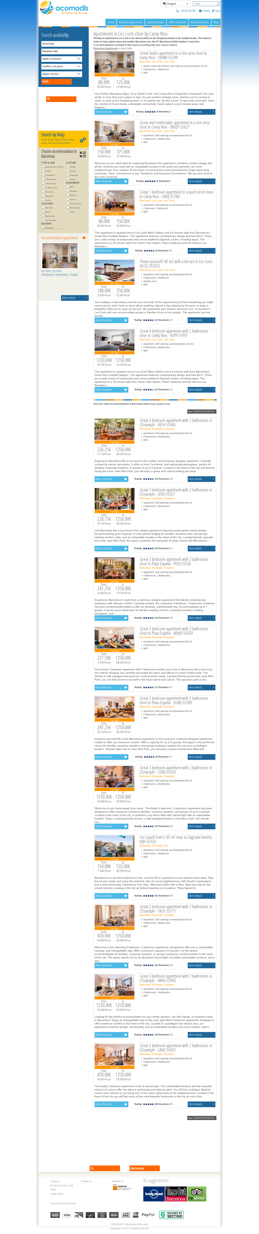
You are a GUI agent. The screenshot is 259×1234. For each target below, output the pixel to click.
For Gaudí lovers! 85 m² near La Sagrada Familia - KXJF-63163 (177, 839)
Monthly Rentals (155, 22)
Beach (48, 212)
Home (111, 22)
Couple (73, 171)
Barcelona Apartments (130, 22)
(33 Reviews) (162, 548)
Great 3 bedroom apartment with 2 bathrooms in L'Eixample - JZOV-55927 (176, 492)
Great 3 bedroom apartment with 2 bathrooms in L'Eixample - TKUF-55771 (176, 908)
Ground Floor (75, 204)
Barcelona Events (200, 22)
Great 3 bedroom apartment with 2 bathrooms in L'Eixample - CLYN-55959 (176, 770)
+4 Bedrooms (51, 188)
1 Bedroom (50, 175)
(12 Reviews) (162, 687)
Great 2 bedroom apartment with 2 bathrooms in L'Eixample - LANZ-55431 (176, 1047)
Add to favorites (104, 111)
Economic (49, 192)
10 (212, 411)
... (215, 411)
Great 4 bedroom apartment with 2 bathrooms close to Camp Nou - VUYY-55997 (174, 333)
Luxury (48, 200)
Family (72, 167)
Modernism (50, 216)
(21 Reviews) (162, 320)
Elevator (73, 191)
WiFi (71, 187)
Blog (216, 22)
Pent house (75, 208)
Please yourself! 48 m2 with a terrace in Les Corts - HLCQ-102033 (177, 263)
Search (218, 3)
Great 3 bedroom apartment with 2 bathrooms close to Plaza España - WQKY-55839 (174, 631)
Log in (218, 10)
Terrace (73, 199)
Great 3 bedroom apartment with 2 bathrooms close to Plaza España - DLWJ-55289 (174, 700)
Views (72, 212)
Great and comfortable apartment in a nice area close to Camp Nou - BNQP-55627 (175, 124)
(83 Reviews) (162, 895)
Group (72, 179)
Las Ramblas (51, 220)
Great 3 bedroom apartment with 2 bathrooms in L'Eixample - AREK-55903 (176, 978)
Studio (48, 171)
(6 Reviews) (162, 111)
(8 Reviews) (161, 250)
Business (74, 175)
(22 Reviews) (162, 965)
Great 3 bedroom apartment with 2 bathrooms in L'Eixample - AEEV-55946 (176, 422)
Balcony (73, 195)
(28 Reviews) (162, 1034)
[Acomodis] (64, 7)
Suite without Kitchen (54, 167)
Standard (49, 196)
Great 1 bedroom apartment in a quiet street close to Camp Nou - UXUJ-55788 (176, 194)
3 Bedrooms (50, 183)
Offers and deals (177, 22)
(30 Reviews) (162, 618)
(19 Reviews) (162, 479)
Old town (49, 208)
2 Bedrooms (50, 179)
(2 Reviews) (162, 181)
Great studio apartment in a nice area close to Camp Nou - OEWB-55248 (173, 55)
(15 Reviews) (162, 389)
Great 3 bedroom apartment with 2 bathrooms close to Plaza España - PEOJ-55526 (174, 561)
